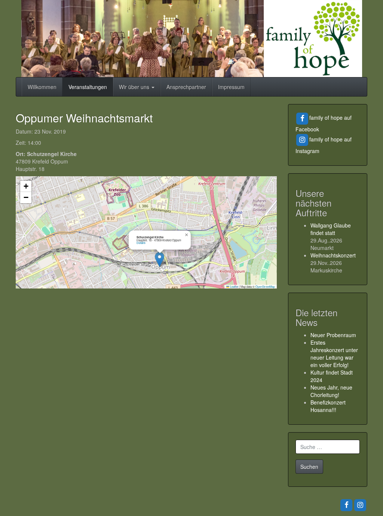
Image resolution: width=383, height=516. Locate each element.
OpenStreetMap (265, 286)
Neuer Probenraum (333, 335)
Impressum (231, 87)
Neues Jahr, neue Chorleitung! (331, 391)
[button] (159, 259)
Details (141, 243)
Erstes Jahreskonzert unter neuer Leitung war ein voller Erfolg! (334, 354)
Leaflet (233, 286)
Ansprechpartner (186, 87)
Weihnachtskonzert (333, 255)
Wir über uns (135, 87)
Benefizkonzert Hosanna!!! (328, 406)
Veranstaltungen (87, 87)
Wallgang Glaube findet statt (330, 229)
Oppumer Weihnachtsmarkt (84, 118)
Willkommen (42, 87)
